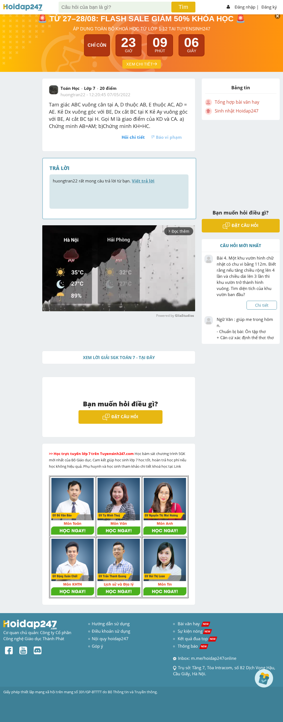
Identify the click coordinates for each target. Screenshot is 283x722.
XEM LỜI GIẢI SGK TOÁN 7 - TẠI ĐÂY (119, 357)
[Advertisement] (241, 161)
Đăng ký (269, 7)
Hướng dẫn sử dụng (111, 623)
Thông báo (192, 646)
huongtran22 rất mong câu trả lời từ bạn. (103, 181)
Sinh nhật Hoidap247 (236, 111)
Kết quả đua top (197, 638)
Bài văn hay (193, 623)
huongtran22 (73, 94)
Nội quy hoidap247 (110, 638)
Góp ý (97, 646)
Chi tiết (261, 305)
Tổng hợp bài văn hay (237, 102)
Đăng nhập (245, 7)
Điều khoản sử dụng (111, 631)
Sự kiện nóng (194, 631)
